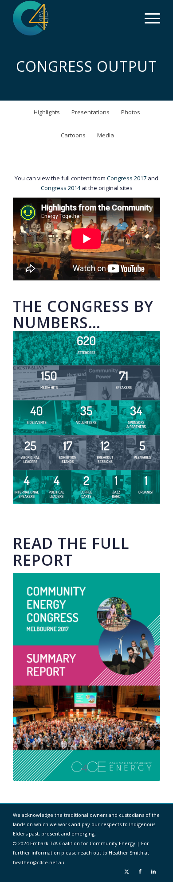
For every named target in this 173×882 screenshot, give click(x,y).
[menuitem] (148, 18)
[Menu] (148, 18)
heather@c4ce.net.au (38, 862)
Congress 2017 (126, 178)
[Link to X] (127, 871)
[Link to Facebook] (140, 871)
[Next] (140, 417)
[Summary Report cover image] (86, 677)
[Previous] (33, 417)
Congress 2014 (60, 188)
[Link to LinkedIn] (153, 871)
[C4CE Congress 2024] (71, 18)
